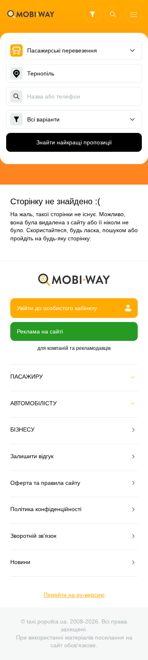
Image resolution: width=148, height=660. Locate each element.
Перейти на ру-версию (74, 594)
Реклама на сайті (40, 331)
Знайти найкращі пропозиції (74, 142)
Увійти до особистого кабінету (57, 308)
